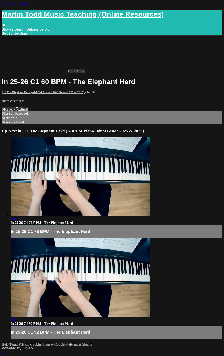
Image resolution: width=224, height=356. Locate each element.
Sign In (25, 33)
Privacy (24, 344)
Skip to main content (16, 3)
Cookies (36, 344)
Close (72, 71)
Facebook (9, 109)
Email (24, 109)
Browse (8, 29)
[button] (4, 25)
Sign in (49, 29)
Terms (14, 344)
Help (5, 344)
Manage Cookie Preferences (62, 344)
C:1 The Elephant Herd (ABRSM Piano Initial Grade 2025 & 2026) (43, 92)
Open (81, 71)
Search (20, 29)
